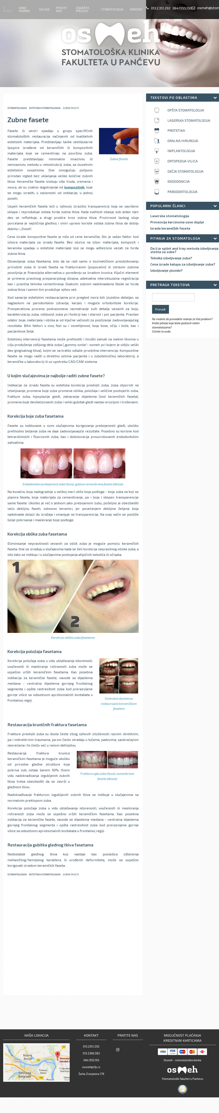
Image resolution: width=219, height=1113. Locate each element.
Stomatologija (112, 9)
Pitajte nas (61, 9)
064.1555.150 (182, 8)
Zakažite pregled (82, 9)
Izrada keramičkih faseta (170, 228)
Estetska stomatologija (45, 108)
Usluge (44, 9)
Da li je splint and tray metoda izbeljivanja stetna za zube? (184, 250)
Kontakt (136, 9)
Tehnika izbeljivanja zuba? (171, 258)
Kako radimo (24, 9)
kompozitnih (74, 187)
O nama (7, 9)
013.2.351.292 (160, 8)
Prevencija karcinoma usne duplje (177, 222)
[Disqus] (73, 936)
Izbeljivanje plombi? (166, 270)
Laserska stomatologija (169, 216)
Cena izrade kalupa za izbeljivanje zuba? (182, 264)
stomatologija (17, 108)
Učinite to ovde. (161, 331)
